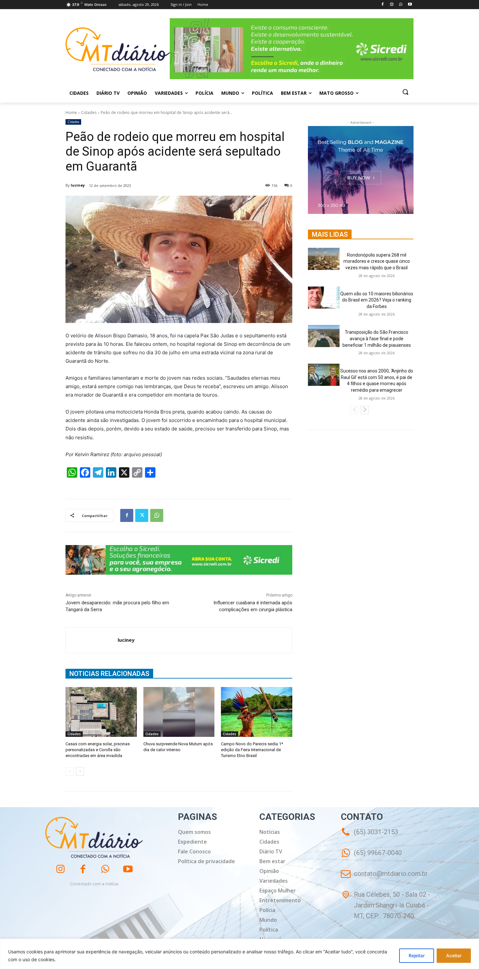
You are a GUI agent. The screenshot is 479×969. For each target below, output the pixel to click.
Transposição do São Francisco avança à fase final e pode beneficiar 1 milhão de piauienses (376, 338)
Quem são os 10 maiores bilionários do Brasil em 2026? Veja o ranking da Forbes (376, 300)
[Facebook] (382, 4)
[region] (239, 954)
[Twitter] (141, 515)
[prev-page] (69, 771)
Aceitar (453, 955)
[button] (405, 92)
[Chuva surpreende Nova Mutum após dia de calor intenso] (179, 712)
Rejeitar (417, 955)
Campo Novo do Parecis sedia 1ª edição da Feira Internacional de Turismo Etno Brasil (252, 749)
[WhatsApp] (400, 4)
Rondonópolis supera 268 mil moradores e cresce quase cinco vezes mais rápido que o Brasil (376, 261)
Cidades (88, 112)
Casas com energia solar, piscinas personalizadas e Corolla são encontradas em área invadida (97, 749)
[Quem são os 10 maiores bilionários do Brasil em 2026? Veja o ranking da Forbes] (324, 298)
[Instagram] (392, 4)
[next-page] (80, 771)
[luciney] (92, 640)
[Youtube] (410, 4)
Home (71, 112)
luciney (78, 185)
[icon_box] (371, 857)
